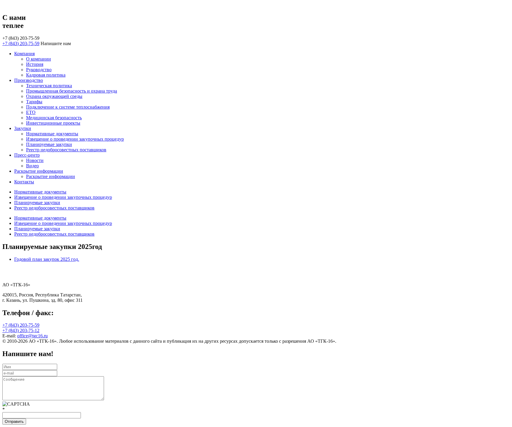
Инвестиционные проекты (53, 123)
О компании (38, 58)
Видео (32, 165)
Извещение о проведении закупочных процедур (75, 139)
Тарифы (34, 101)
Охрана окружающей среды (54, 96)
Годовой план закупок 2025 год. (46, 259)
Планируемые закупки (49, 144)
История (34, 64)
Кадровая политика (45, 74)
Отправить (14, 421)
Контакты (24, 181)
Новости (35, 160)
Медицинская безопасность (54, 117)
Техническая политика (49, 85)
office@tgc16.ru (32, 335)
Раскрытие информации (38, 171)
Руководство (39, 69)
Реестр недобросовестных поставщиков (66, 149)
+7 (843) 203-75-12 (20, 330)
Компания (24, 53)
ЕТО (31, 112)
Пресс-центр (27, 155)
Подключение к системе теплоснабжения (68, 106)
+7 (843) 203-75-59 (20, 43)
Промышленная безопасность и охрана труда (71, 90)
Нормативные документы (52, 133)
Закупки (22, 128)
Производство (28, 80)
